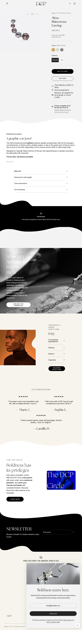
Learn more (15, 499)
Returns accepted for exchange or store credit (63, 95)
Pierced (55, 60)
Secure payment (61, 90)
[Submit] (73, 532)
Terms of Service (51, 622)
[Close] (76, 567)
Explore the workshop (18, 304)
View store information (61, 112)
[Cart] (74, 3)
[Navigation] (7, 3)
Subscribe (53, 614)
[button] (27, 14)
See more (10, 161)
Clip (62, 60)
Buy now (62, 78)
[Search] (69, 3)
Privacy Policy (68, 620)
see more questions (56, 368)
